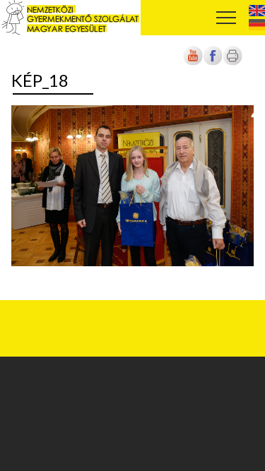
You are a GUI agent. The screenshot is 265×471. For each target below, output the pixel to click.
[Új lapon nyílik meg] (213, 63)
